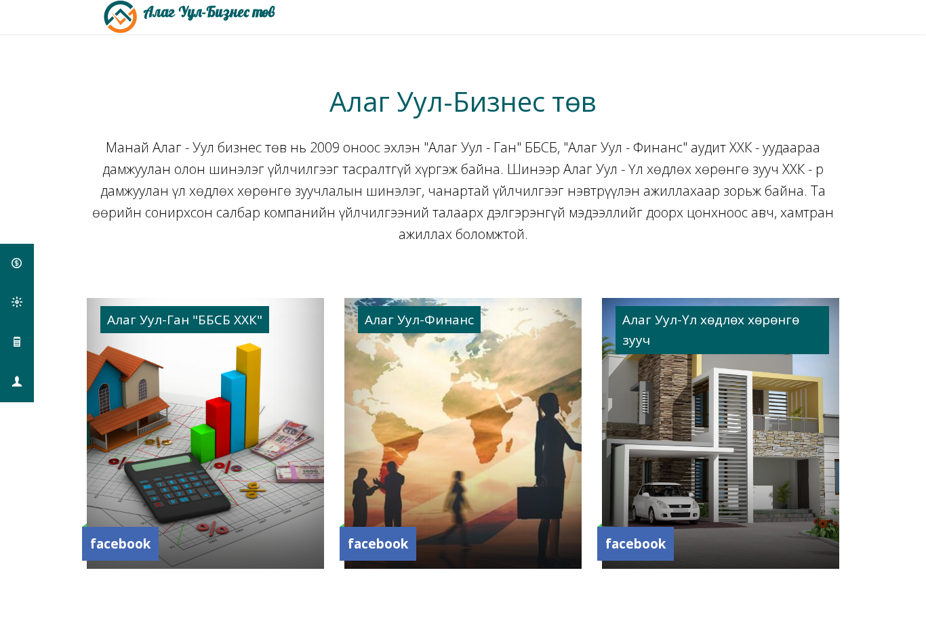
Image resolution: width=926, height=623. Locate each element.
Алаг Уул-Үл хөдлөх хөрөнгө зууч (710, 330)
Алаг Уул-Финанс (419, 319)
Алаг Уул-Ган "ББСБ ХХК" (184, 319)
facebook (120, 544)
